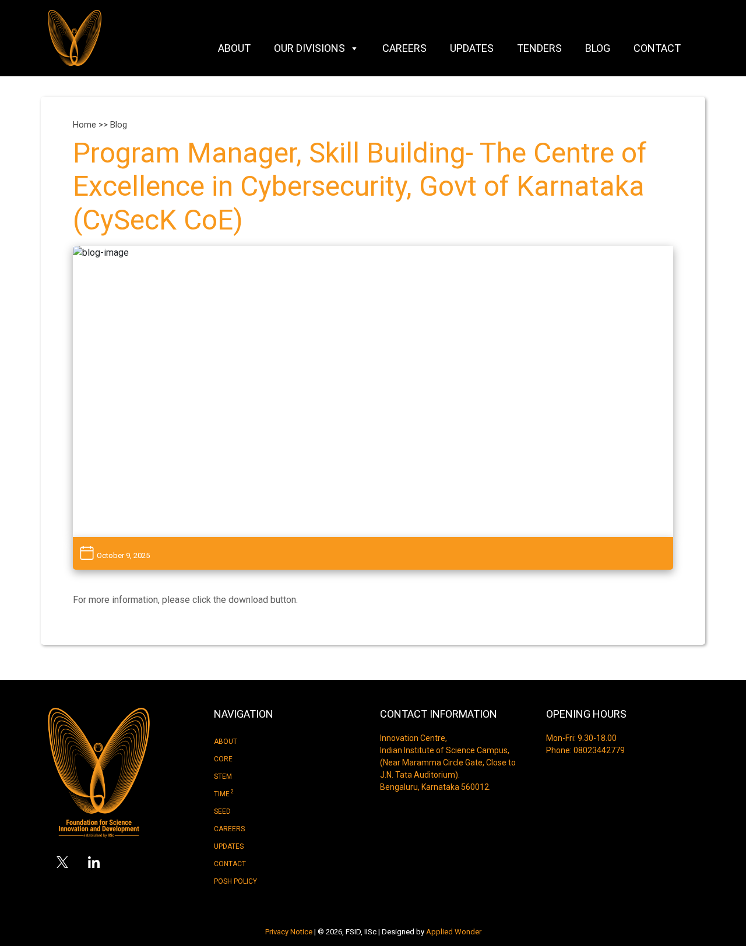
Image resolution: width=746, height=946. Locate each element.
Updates (472, 48)
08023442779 (599, 750)
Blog (597, 48)
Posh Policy (235, 881)
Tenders (539, 48)
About (234, 48)
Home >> (91, 124)
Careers (404, 48)
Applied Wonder (453, 931)
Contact (657, 48)
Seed (222, 811)
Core (223, 759)
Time (224, 793)
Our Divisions (309, 48)
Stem (223, 776)
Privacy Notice (288, 931)
